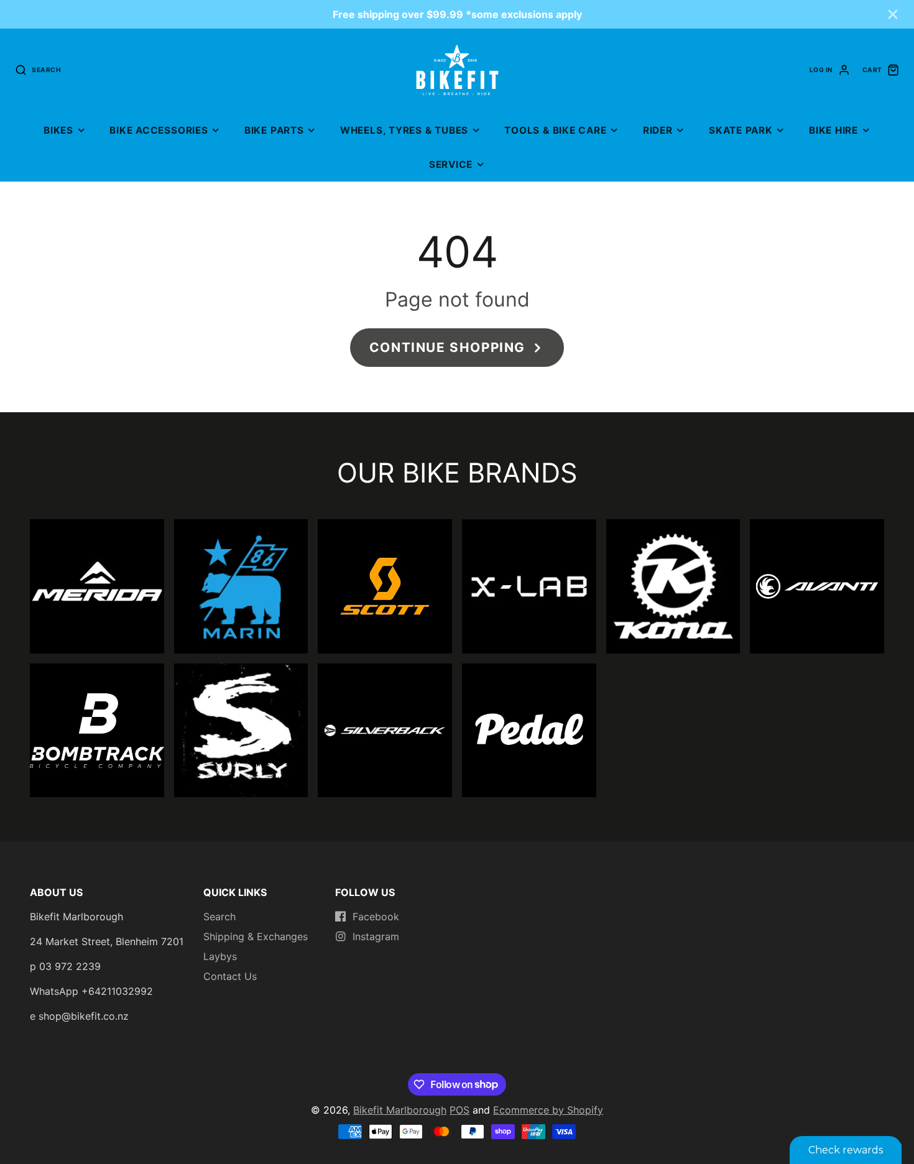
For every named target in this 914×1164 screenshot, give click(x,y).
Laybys (220, 956)
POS (459, 1110)
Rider (658, 130)
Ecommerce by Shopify (548, 1110)
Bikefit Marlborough (399, 1110)
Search (219, 916)
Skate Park (741, 130)
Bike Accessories (158, 130)
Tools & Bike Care (555, 130)
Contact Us (230, 976)
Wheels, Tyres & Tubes (404, 130)
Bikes (58, 130)
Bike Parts (274, 130)
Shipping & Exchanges (255, 936)
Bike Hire (833, 130)
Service (451, 164)
